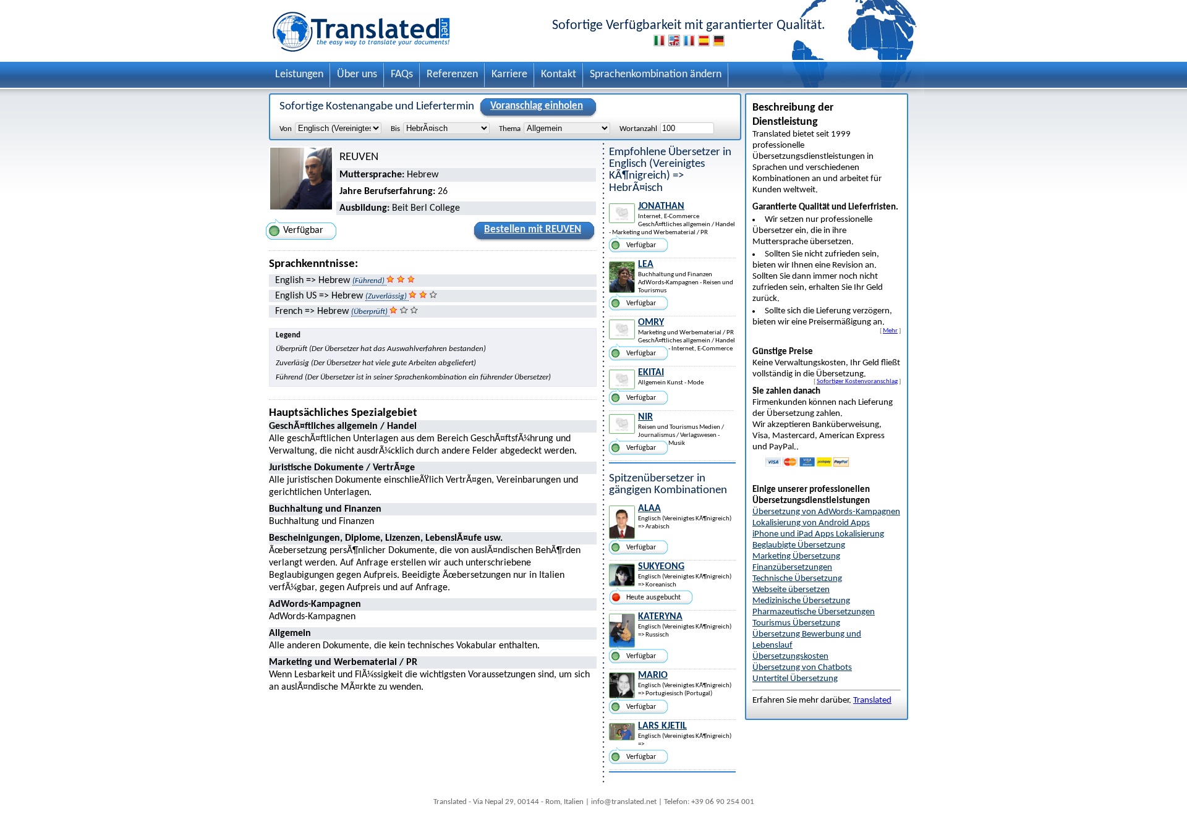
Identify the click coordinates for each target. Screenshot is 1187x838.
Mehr (890, 330)
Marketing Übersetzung (796, 556)
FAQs (402, 74)
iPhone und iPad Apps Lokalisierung (818, 534)
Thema (510, 129)
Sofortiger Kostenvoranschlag (857, 381)
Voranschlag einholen (536, 106)
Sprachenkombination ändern (655, 74)
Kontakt (558, 74)
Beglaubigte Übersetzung (798, 545)
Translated (872, 700)
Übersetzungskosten (790, 656)
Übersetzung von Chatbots (802, 667)
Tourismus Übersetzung (796, 623)
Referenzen (452, 74)
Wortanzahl (638, 129)
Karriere (509, 74)
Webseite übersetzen (791, 590)
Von (285, 129)
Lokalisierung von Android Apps (811, 523)
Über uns (357, 74)
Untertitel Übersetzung (795, 679)
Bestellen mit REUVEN (532, 229)
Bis (395, 129)
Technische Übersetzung (797, 578)
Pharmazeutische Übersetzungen (813, 612)
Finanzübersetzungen (792, 567)
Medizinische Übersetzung (801, 601)
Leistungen (299, 74)
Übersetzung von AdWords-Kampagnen (826, 512)
